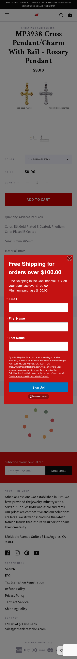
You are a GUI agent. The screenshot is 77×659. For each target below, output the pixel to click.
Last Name (17, 337)
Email (13, 299)
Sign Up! (38, 387)
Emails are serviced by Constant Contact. (29, 376)
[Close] (69, 258)
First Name (17, 318)
